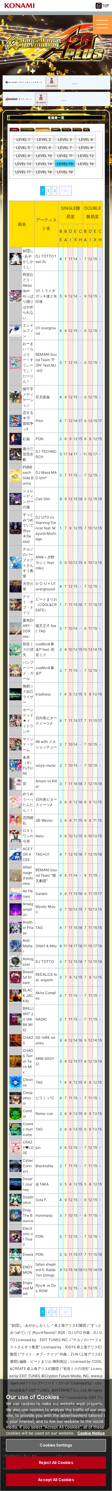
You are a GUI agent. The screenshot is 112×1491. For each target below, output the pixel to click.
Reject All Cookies (56, 1462)
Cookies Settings (56, 1445)
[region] (56, 1435)
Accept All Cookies (56, 1479)
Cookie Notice (91, 1433)
